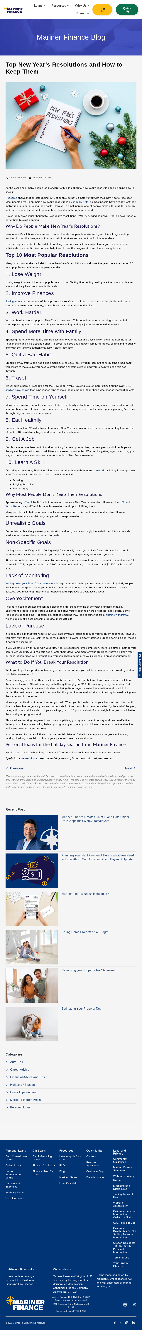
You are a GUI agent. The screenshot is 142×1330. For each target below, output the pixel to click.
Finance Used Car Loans (43, 1173)
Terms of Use (121, 1257)
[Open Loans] (44, 5)
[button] (139, 665)
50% (26, 502)
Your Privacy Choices (120, 1264)
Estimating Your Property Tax (81, 1008)
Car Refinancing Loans (42, 1158)
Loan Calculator (68, 1183)
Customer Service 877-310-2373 (71, 1311)
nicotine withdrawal (117, 614)
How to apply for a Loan (70, 1158)
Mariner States (68, 1177)
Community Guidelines (120, 1160)
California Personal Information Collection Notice (124, 1214)
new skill (100, 470)
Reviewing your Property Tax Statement (88, 970)
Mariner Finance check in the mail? (85, 893)
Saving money (14, 301)
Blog (62, 1171)
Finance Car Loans (44, 1165)
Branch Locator (95, 1177)
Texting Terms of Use (123, 1196)
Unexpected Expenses (13, 1185)
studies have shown (17, 389)
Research (11, 197)
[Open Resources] (68, 5)
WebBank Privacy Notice (123, 1178)
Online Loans (13, 1165)
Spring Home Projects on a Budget (85, 932)
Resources (66, 1150)
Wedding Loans (15, 1192)
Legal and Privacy (119, 1152)
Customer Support (97, 1171)
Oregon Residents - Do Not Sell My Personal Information (124, 1247)
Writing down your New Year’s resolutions (31, 583)
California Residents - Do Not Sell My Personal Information (124, 1233)
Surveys (10, 428)
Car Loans (39, 1150)
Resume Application (92, 1164)
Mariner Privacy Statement (122, 1169)
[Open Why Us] (88, 5)
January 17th (80, 201)
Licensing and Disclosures (121, 1187)
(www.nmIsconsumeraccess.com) (71, 1300)
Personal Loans (16, 1150)
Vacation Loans (15, 1198)
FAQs (62, 1165)
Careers (91, 1156)
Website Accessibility (120, 1204)
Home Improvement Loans (13, 1174)
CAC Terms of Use (124, 1222)
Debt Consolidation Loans (17, 1158)
